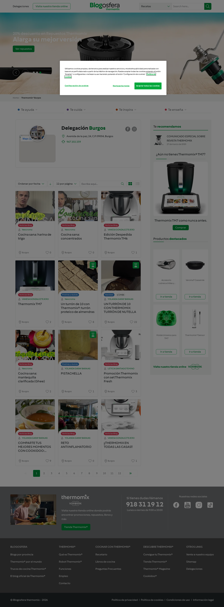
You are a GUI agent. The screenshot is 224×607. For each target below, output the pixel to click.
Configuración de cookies (77, 85)
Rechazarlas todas (121, 86)
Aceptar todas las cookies (148, 86)
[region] (113, 78)
